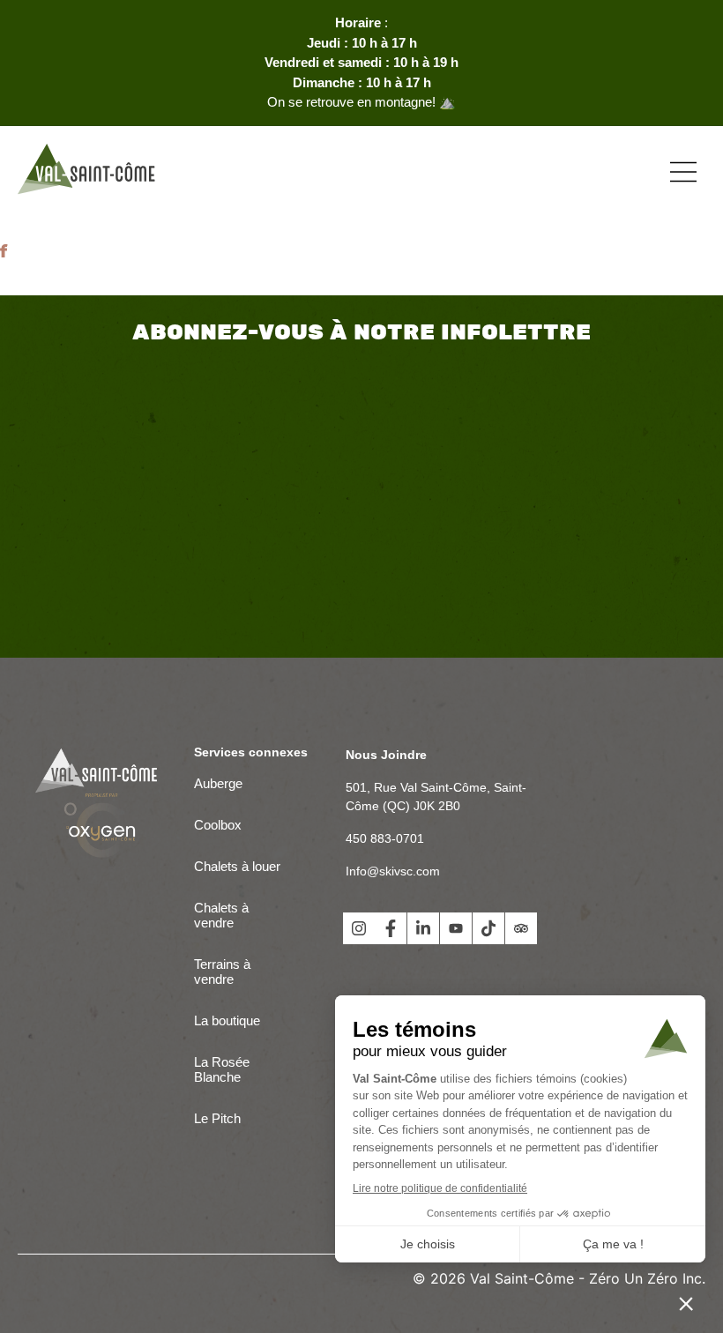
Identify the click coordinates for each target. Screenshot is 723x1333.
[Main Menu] (683, 172)
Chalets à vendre (221, 915)
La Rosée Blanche (222, 1069)
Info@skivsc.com (393, 871)
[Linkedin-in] (423, 928)
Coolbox (218, 824)
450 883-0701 (385, 838)
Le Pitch (217, 1118)
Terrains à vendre (222, 972)
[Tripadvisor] (521, 928)
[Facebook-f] (390, 928)
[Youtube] (456, 928)
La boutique (227, 1020)
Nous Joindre (386, 755)
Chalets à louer (237, 866)
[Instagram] (359, 928)
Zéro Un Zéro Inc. (647, 1278)
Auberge (218, 783)
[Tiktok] (488, 928)
